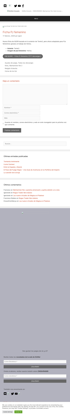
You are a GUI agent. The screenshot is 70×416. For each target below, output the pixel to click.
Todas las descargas (25, 63)
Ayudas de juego (11, 63)
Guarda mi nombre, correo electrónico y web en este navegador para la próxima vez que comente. (35, 123)
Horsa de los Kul (11, 71)
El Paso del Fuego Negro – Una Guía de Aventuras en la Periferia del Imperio (32, 170)
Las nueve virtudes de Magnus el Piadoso (28, 195)
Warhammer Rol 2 (15, 66)
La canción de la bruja (12, 173)
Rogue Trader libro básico (22, 193)
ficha (6, 66)
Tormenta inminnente (11, 161)
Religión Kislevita (11, 68)
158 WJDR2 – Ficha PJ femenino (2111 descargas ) (23, 56)
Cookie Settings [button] (7, 412)
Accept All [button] (18, 412)
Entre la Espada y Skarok (13, 167)
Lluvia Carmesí (9, 164)
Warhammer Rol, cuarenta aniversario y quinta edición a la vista (36, 190)
